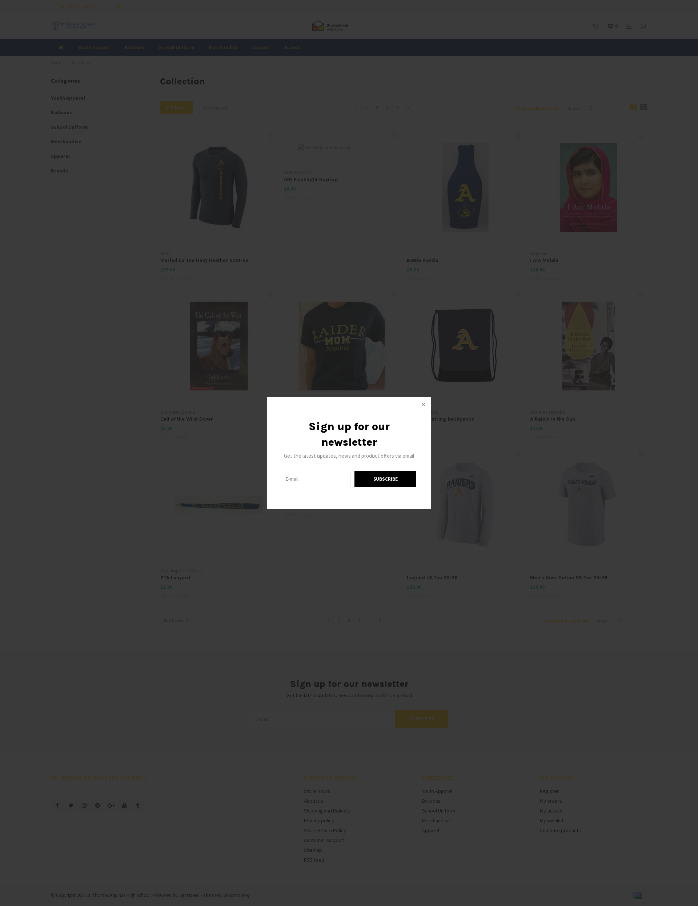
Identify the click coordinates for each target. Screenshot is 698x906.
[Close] (423, 405)
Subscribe (385, 479)
